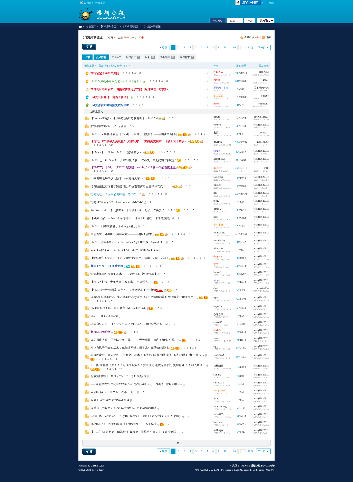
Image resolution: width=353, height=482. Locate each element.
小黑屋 (233, 465)
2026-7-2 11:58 (261, 180)
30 (238, 431)
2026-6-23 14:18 (260, 409)
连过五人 (218, 71)
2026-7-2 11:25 (261, 227)
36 (238, 289)
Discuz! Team (98, 470)
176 (237, 97)
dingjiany (217, 168)
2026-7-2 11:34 (261, 203)
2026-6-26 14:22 (260, 309)
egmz (216, 297)
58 (238, 423)
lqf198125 (218, 414)
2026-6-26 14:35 (260, 300)
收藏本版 (251, 37)
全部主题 (89, 65)
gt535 (266, 79)
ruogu (216, 200)
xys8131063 (263, 141)
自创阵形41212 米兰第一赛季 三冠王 (113, 392)
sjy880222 (218, 382)
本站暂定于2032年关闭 (104, 73)
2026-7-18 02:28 (260, 82)
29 (238, 273)
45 (238, 126)
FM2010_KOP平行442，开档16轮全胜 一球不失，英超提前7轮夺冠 (132, 160)
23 (166, 194)
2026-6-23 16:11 (260, 341)
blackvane (264, 71)
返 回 (165, 47)
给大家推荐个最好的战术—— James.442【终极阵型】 (124, 273)
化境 (266, 168)
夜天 (215, 132)
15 (205, 258)
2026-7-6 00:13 (261, 153)
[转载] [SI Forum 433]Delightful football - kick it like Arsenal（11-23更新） (136, 416)
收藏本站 (100, 2)
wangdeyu (218, 176)
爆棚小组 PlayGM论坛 (80, 27)
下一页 (261, 47)
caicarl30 (217, 322)
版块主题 (95, 111)
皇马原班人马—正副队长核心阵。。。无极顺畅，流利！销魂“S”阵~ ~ (134, 339)
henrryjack (218, 422)
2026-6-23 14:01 (260, 433)
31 (238, 242)
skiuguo (265, 95)
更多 (125, 65)
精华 (119, 65)
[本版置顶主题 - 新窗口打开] (87, 106)
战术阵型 (101, 57)
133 (111, 171)
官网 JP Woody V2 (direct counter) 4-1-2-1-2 (117, 202)
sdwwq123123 (261, 116)
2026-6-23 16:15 (260, 333)
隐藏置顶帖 (207, 73)
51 (238, 415)
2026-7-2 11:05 (261, 283)
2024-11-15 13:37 (260, 106)
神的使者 (218, 430)
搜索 (249, 20)
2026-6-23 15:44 (260, 368)
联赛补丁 (186, 57)
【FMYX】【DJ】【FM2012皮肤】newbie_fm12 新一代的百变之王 (133, 167)
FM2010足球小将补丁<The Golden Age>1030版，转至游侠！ (127, 242)
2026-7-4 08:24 (261, 171)
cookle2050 (219, 240)
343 (237, 265)
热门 (107, 65)
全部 (87, 57)
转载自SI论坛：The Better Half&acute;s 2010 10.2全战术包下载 (129, 323)
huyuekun (218, 306)
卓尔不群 (218, 224)
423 (238, 299)
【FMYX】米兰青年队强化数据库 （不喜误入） (120, 281)
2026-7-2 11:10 (261, 259)
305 (111, 145)
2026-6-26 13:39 (260, 325)
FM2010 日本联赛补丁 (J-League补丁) (113, 226)
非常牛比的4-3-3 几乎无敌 (106, 126)
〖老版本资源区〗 (93, 37)
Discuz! (94, 465)
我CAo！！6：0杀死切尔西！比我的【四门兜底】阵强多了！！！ (131, 210)
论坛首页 (217, 20)
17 (120, 369)
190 (238, 356)
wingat (216, 150)
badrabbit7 (263, 103)
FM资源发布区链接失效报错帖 (109, 105)
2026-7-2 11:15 (261, 243)
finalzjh (217, 330)
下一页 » (176, 443)
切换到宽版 (80, 3)
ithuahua (217, 141)
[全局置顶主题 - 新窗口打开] (87, 74)
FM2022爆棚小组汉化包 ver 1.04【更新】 (116, 81)
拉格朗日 (218, 365)
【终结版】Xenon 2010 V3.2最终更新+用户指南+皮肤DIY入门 (129, 258)
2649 (237, 168)
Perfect (216, 79)
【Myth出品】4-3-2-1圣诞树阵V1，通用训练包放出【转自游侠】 (131, 218)
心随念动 (218, 314)
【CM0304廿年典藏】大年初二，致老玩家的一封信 (122, 289)
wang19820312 (261, 124)
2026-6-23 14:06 (260, 425)
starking (217, 374)
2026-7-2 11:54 (261, 195)
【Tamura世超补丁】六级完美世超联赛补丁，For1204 (124, 118)
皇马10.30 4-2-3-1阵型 (104, 316)
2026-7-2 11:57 (261, 188)
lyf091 (216, 103)
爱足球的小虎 (220, 87)
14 (238, 384)
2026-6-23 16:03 (260, 349)
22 (238, 202)
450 (237, 194)
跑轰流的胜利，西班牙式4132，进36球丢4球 (118, 376)
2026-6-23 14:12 (260, 417)
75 (238, 331)
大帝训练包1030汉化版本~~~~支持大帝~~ (116, 178)
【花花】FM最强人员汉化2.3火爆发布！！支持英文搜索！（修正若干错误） (138, 141)
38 (140, 73)
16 (189, 234)
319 (237, 234)
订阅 (268, 37)
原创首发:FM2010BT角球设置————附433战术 (121, 234)
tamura (216, 116)
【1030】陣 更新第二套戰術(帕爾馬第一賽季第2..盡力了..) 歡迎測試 (133, 431)
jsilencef (217, 184)
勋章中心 (235, 20)
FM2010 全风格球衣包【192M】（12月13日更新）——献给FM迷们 (132, 134)
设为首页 (89, 2)
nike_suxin (218, 248)
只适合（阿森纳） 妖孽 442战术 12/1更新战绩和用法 (123, 408)
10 (225, 47)
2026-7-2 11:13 (261, 251)
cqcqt (216, 346)
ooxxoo (217, 124)
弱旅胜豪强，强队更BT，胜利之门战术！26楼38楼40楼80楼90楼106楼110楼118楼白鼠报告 (147, 355)
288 (238, 258)
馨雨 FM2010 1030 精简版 (106, 266)
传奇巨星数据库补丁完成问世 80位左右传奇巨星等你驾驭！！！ (130, 186)
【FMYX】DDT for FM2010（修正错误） (116, 152)
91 (238, 105)
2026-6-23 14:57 (260, 377)
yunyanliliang (220, 406)
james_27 (218, 208)
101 (238, 160)
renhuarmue (219, 232)
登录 (271, 2)
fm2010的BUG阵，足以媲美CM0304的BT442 (118, 308)
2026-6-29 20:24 (260, 291)
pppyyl (216, 398)
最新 (101, 65)
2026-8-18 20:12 (260, 74)
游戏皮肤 (132, 57)
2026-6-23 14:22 (260, 401)
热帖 (113, 65)
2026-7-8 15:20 (261, 135)
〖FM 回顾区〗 (131, 26)
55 (238, 186)
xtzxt (215, 216)
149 (238, 152)
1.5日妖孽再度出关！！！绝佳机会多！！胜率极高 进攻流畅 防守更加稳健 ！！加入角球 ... (148, 365)
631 (237, 81)
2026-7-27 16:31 (260, 127)
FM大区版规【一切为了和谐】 (109, 97)
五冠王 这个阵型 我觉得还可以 (109, 400)
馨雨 (215, 264)
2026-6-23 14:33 (260, 393)
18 (161, 266)
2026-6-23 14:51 (260, 385)
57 (238, 308)
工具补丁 (116, 57)
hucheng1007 (220, 158)
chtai (215, 288)
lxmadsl (217, 272)
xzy (215, 192)
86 (238, 134)
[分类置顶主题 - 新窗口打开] (87, 98)
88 (238, 178)
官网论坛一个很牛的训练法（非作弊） (114, 194)
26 (238, 226)
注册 (264, 2)
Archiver (244, 465)
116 (238, 347)
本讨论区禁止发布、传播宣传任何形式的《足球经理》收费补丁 (130, 89)
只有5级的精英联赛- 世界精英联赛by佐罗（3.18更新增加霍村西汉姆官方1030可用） (143, 297)
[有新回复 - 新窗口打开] (87, 119)
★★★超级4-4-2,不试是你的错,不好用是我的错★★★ (124, 250)
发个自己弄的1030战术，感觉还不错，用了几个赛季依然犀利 (129, 347)
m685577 (264, 132)
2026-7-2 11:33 (261, 211)
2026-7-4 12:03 (261, 161)
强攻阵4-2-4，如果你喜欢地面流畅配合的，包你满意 (123, 423)
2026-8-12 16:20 (260, 119)
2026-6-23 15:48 (260, 358)
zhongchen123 (220, 390)
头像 (149, 57)
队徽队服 (167, 57)
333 (238, 367)
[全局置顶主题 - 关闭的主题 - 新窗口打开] (87, 90)
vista (215, 338)
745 (237, 73)
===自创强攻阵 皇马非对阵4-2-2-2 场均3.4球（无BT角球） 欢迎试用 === (136, 384)
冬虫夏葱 (218, 95)
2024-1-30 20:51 (260, 90)
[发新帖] (89, 47)
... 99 (233, 47)
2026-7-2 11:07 (261, 275)
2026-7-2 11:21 (261, 235)
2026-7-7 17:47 (261, 144)
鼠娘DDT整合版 (100, 331)
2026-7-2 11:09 (261, 267)
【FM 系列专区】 (109, 26)
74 (238, 281)
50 (238, 118)
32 (166, 81)
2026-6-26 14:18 (260, 317)
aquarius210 (263, 288)
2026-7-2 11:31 (261, 219)
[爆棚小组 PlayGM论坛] (109, 14)
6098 (237, 141)
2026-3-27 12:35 (260, 98)
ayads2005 (218, 355)
